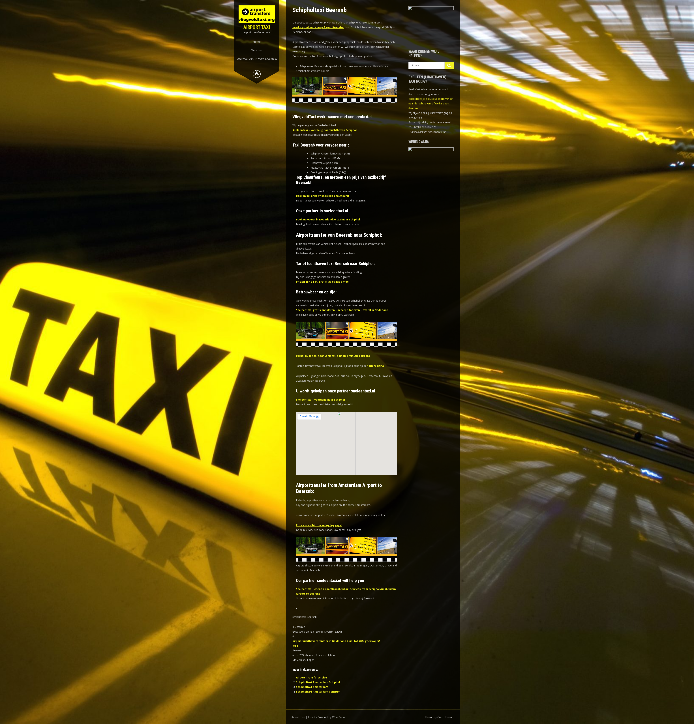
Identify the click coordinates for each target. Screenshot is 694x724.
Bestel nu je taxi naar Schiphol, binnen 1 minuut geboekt (333, 355)
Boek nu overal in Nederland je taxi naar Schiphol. (328, 219)
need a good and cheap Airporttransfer (318, 27)
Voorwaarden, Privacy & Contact (257, 58)
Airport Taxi (256, 27)
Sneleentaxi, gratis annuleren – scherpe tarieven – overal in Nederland (342, 310)
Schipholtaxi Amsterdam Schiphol (318, 682)
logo (295, 645)
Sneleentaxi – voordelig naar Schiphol (320, 399)
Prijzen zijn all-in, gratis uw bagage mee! (322, 281)
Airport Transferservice (311, 677)
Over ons (256, 50)
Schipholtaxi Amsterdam (312, 687)
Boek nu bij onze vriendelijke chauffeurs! (322, 195)
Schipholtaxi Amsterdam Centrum (318, 691)
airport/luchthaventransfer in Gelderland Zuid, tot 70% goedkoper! (336, 641)
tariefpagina (375, 366)
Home (257, 41)
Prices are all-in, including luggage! (319, 525)
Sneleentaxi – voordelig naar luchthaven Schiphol (324, 130)
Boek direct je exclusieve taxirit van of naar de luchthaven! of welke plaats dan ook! (430, 103)
